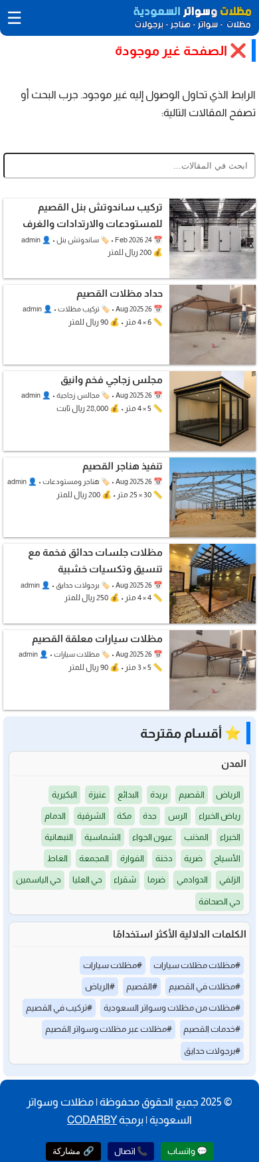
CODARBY (92, 1119)
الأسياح (227, 858)
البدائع (128, 794)
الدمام (55, 816)
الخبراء (230, 837)
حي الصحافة (219, 901)
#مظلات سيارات (112, 965)
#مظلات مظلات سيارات (196, 965)
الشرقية (91, 816)
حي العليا (87, 879)
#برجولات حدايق (212, 1051)
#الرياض (100, 986)
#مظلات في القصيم (204, 986)
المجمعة (94, 858)
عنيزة (97, 794)
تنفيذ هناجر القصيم (122, 465)
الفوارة (132, 858)
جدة (150, 816)
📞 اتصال (130, 1151)
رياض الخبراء (219, 816)
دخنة (164, 858)
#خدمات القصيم (211, 1029)
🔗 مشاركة (73, 1151)
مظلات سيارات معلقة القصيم (97, 638)
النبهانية (58, 837)
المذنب (196, 837)
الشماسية (102, 837)
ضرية (193, 858)
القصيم (192, 794)
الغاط (57, 858)
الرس (177, 816)
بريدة (158, 794)
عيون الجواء (152, 837)
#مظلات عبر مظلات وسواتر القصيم (108, 1029)
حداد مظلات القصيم (119, 293)
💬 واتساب (187, 1151)
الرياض (228, 794)
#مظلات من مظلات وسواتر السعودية (172, 1008)
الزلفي (229, 879)
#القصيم (141, 986)
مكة (124, 816)
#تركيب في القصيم (59, 1008)
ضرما (156, 879)
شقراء (125, 879)
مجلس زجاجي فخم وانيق (111, 379)
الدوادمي (192, 879)
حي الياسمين (38, 879)
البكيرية (64, 794)
